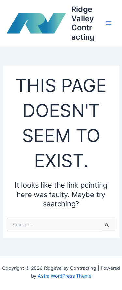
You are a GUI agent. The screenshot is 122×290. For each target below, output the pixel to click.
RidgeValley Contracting (83, 23)
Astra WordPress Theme (64, 276)
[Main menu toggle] (108, 23)
